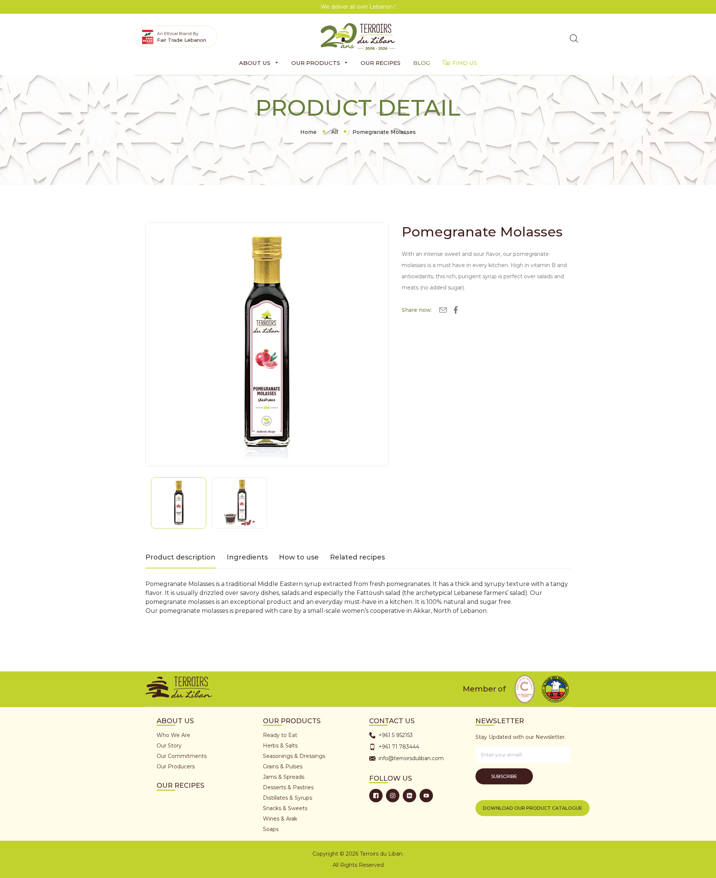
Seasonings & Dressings (294, 756)
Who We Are (173, 735)
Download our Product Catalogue (532, 808)
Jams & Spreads (283, 777)
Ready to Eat (280, 735)
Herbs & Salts (280, 745)
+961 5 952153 (396, 735)
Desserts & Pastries (288, 787)
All (334, 132)
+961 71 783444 (399, 746)
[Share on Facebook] (455, 311)
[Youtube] (426, 795)
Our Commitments (182, 756)
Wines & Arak (280, 818)
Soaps (271, 829)
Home (308, 132)
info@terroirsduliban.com (411, 758)
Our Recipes (180, 785)
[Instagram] (392, 795)
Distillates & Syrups (287, 797)
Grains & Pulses (282, 766)
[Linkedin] (409, 795)
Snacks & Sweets (285, 808)
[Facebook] (376, 795)
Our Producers (176, 766)
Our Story (169, 745)
